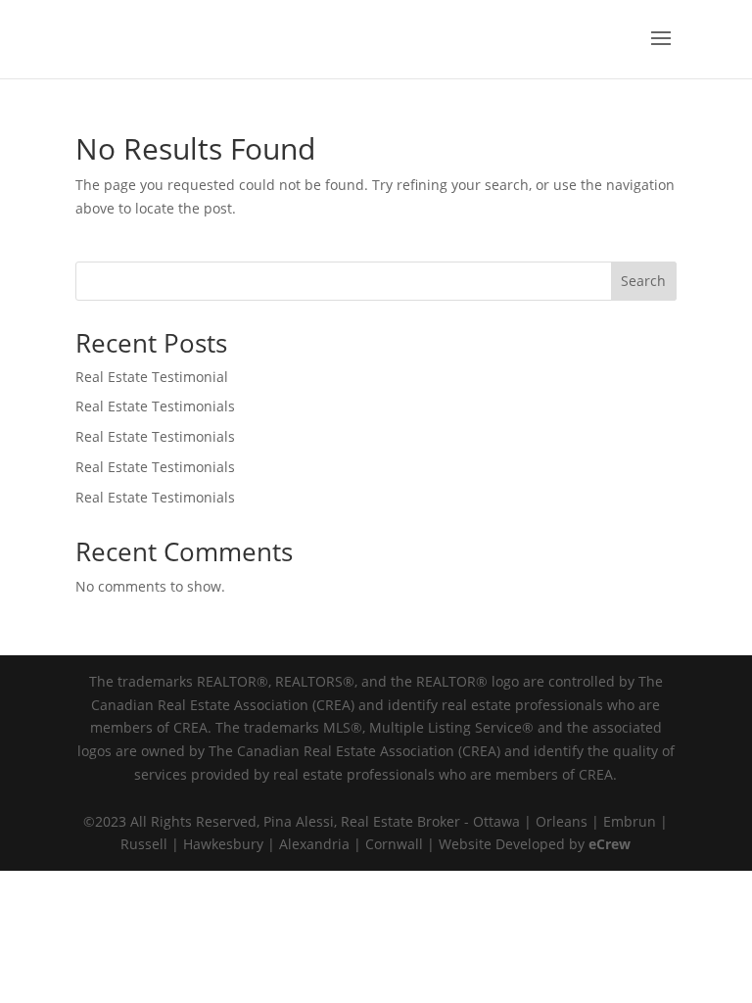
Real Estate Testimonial (151, 376)
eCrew (609, 844)
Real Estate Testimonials (155, 406)
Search (643, 280)
